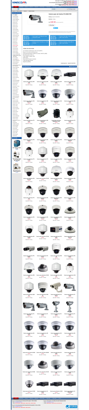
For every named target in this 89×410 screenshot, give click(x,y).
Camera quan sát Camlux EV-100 (43, 371)
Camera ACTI (15, 41)
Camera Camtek (15, 20)
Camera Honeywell (16, 96)
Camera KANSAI (15, 29)
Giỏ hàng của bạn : (72, 9)
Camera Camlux (15, 45)
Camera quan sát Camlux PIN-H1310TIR (29, 179)
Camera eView (15, 25)
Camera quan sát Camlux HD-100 (29, 352)
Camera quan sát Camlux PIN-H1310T (69, 159)
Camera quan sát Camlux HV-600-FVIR (29, 372)
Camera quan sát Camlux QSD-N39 (56, 276)
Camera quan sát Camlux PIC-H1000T (69, 256)
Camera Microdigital (16, 80)
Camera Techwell (15, 33)
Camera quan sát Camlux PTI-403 (42, 178)
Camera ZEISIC (15, 57)
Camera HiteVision (16, 94)
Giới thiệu (21, 398)
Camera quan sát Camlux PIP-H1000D (29, 237)
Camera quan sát (64, 63)
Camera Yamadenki (16, 108)
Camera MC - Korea (16, 86)
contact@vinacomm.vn (18, 406)
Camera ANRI (15, 46)
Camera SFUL (15, 87)
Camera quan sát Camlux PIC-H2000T (29, 256)
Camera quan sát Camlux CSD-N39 (70, 276)
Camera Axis (15, 135)
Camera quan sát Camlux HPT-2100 (29, 82)
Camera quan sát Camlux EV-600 (43, 275)
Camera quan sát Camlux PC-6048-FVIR (28, 314)
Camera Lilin (15, 110)
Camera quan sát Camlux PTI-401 (42, 236)
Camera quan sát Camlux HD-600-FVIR (56, 334)
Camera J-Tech (15, 104)
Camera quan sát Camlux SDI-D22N (42, 101)
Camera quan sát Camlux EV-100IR (69, 353)
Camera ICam (15, 22)
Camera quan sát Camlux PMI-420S (29, 276)
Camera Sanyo (15, 38)
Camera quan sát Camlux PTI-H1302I (29, 159)
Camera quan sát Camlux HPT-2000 (42, 82)
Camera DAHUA (15, 117)
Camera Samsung (16, 77)
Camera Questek (15, 107)
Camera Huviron (15, 49)
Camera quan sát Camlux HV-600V (56, 372)
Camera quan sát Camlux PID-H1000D (69, 179)
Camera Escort (15, 90)
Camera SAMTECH (16, 19)
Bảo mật (31, 398)
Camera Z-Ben (15, 73)
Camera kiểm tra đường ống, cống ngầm (17, 65)
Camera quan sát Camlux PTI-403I (29, 198)
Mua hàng (52, 25)
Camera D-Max (15, 51)
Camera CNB (15, 132)
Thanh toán (48, 398)
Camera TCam (15, 39)
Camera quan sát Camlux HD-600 (43, 352)
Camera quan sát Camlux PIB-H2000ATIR (42, 121)
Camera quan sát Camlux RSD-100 (42, 295)
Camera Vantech (15, 70)
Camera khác (15, 128)
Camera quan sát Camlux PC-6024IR (56, 314)
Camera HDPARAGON (16, 54)
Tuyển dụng (54, 398)
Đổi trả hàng (42, 398)
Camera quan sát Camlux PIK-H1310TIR (42, 217)
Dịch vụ (26, 398)
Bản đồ (75, 0)
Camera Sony (15, 84)
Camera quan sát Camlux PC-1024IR (69, 314)
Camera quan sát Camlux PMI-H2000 (56, 159)
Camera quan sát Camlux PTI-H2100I (69, 121)
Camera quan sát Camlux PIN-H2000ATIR (42, 140)
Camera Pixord (15, 23)
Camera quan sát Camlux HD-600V (69, 334)
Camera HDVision (16, 62)
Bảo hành (36, 398)
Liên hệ (59, 398)
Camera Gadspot (15, 36)
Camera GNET (15, 68)
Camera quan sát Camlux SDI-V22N (69, 101)
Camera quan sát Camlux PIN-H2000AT (29, 140)
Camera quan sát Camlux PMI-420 (56, 256)
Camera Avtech (15, 74)
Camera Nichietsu (16, 71)
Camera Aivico (15, 42)
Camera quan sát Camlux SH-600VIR (56, 295)
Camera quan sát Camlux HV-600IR (69, 372)
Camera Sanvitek (15, 129)
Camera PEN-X (15, 63)
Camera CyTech (15, 118)
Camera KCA (15, 93)
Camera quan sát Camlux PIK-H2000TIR (56, 217)
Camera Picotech (15, 101)
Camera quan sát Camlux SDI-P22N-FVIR (29, 101)
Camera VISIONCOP (16, 60)
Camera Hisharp (15, 16)
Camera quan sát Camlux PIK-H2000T (69, 198)
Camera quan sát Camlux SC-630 (56, 391)
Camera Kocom (15, 83)
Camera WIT (15, 122)
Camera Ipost (15, 32)
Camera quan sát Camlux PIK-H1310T (29, 217)
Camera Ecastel (15, 48)
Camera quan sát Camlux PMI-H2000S (56, 179)
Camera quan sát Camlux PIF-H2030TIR (69, 237)
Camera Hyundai (15, 125)
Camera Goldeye (15, 52)
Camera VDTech (15, 111)
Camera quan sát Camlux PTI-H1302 (42, 159)
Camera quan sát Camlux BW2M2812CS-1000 (56, 121)
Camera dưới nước (16, 35)
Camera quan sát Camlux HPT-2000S (56, 82)
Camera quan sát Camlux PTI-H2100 (29, 121)
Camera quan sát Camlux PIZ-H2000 (56, 237)
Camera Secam (15, 26)
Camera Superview (16, 67)
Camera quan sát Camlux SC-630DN (42, 392)
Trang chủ (13, 11)
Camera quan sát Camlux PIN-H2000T (56, 140)
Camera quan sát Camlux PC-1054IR (42, 314)
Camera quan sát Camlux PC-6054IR (69, 295)
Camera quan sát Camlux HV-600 (29, 391)
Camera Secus (15, 114)
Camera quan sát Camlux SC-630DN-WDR (69, 392)
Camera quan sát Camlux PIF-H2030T (69, 217)
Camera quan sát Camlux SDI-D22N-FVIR (56, 101)
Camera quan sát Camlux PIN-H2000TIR (69, 140)
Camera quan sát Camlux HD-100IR (42, 334)
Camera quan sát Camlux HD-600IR (28, 334)
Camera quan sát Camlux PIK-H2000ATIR (56, 198)
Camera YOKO (15, 105)
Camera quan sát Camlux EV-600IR (56, 353)
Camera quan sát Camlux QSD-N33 (29, 295)
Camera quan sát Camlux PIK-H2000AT (42, 198)
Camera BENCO (15, 59)
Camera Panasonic (16, 81)
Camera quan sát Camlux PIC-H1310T (42, 256)
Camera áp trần (15, 131)
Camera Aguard (15, 134)
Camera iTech (15, 28)
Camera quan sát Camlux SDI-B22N (69, 82)
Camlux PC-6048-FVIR (71, 63)
